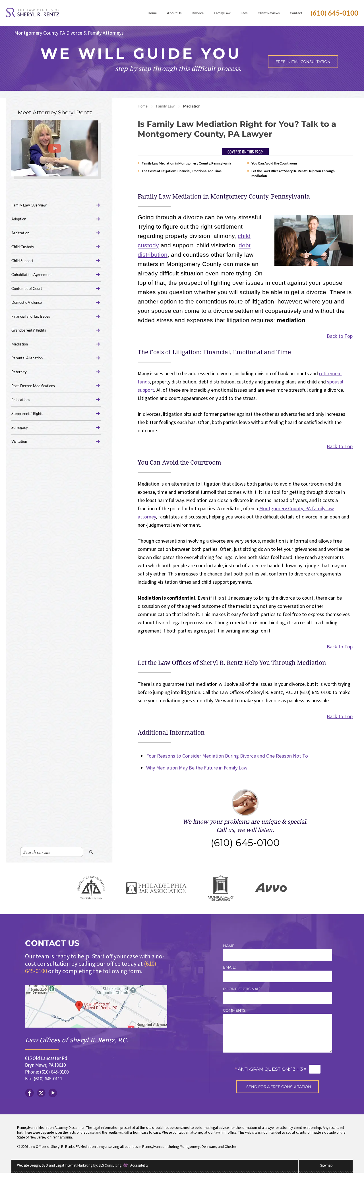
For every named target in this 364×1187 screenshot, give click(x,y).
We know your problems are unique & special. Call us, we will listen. (245, 833)
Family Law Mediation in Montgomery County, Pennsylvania (186, 163)
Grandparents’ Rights (28, 330)
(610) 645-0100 (334, 13)
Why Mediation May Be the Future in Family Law (196, 767)
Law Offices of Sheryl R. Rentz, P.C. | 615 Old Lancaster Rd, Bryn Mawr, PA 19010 (96, 1006)
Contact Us (52, 943)
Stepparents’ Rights (27, 413)
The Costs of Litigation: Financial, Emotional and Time (182, 171)
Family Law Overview (29, 205)
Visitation (19, 441)
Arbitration (20, 233)
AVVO (271, 888)
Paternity (19, 372)
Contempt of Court (26, 288)
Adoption (18, 219)
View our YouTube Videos (52, 1093)
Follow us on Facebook (29, 1093)
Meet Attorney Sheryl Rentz (55, 112)
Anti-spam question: (262, 1069)
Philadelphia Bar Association (156, 888)
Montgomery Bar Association (221, 888)
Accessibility (139, 1165)
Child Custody (22, 246)
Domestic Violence (26, 302)
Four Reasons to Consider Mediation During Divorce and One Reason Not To (227, 755)
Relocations (20, 399)
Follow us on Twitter (41, 1093)
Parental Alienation (27, 358)
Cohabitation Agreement (31, 274)
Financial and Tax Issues (30, 316)
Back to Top (340, 336)
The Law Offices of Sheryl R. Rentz (33, 13)
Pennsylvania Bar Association (91, 888)
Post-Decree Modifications (33, 385)
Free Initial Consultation (303, 61)
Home (143, 106)
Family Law (165, 106)
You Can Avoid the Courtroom (274, 163)
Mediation (19, 344)
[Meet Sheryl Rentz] (54, 148)
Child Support (22, 260)
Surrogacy (19, 427)
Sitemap (326, 1165)
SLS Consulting (110, 1165)
